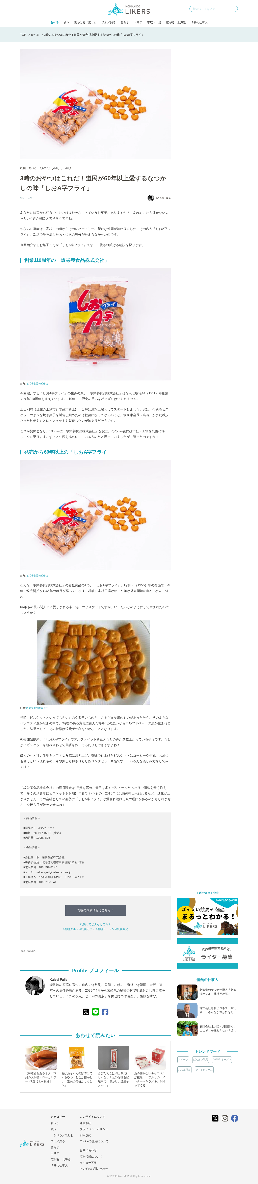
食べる (54, 22)
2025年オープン (222, 1059)
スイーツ (183, 1059)
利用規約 (85, 1135)
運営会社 (85, 1123)
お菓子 (45, 168)
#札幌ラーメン (105, 929)
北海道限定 (184, 1069)
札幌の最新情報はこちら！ (95, 910)
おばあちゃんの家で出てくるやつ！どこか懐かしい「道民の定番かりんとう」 (77, 1079)
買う (66, 22)
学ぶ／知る (109, 22)
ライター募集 (88, 1162)
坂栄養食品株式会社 (37, 383)
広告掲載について (91, 1156)
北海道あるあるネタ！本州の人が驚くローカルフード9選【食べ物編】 (40, 1077)
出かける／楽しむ (85, 22)
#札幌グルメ (71, 929)
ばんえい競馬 (200, 1059)
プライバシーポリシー (94, 1129)
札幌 (23, 168)
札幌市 (65, 168)
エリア (138, 22)
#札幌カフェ (87, 929)
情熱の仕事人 (199, 22)
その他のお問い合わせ (94, 1168)
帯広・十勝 (154, 22)
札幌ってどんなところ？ (95, 924)
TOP (23, 34)
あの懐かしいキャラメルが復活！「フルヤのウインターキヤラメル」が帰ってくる (149, 1079)
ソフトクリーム (204, 1069)
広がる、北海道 (176, 22)
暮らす (125, 22)
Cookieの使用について (94, 1141)
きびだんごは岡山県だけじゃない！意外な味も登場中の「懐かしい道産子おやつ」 (113, 1079)
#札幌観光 (121, 929)
